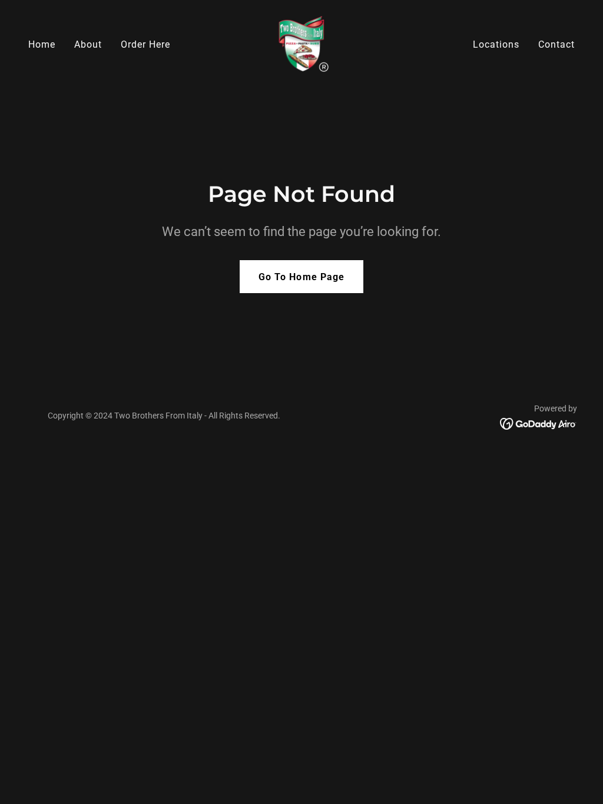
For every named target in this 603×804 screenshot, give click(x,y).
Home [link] (41, 44)
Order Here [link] (145, 44)
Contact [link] (556, 44)
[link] (301, 43)
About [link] (88, 44)
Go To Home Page (301, 277)
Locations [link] (496, 44)
